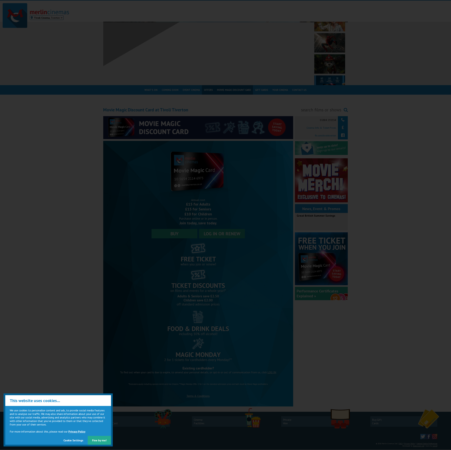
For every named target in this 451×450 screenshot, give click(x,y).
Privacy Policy (76, 431)
